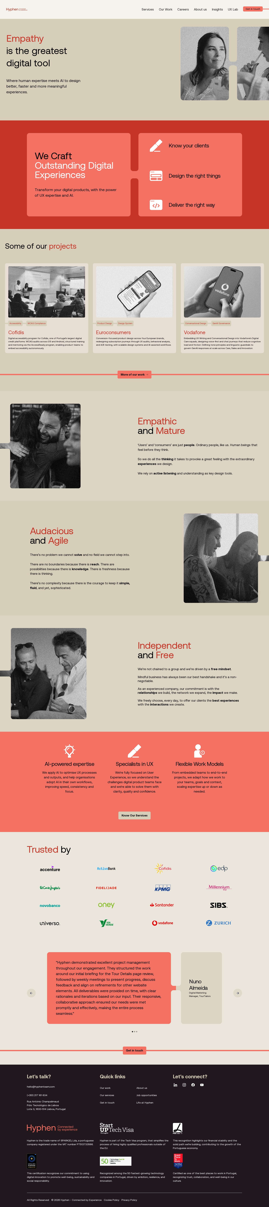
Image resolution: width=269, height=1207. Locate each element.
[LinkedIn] (175, 1085)
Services (148, 9)
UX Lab (233, 9)
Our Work (165, 9)
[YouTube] (201, 1085)
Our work (105, 1087)
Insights (217, 9)
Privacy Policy (129, 1199)
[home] (16, 9)
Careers (183, 9)
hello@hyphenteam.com (41, 1086)
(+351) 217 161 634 (37, 1095)
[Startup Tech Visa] (117, 1128)
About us (200, 9)
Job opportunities (146, 1095)
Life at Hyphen (144, 1102)
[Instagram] (184, 1085)
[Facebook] (193, 1085)
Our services (107, 1095)
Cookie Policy (111, 1199)
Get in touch (107, 1102)
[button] (31, 993)
